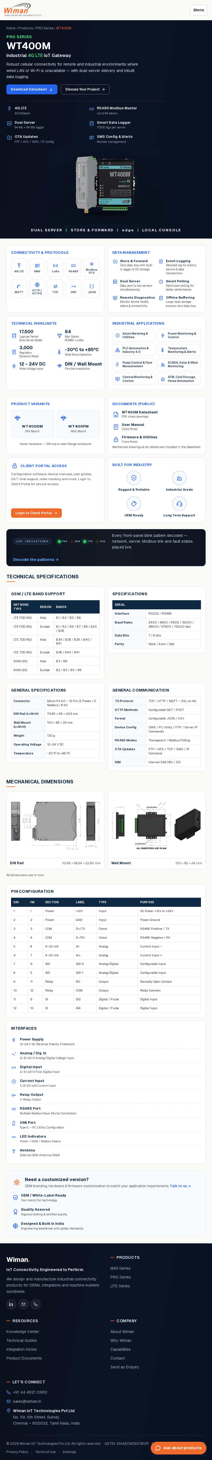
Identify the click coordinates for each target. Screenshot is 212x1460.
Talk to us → (180, 1186)
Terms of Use (45, 1452)
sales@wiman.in (27, 1401)
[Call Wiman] (36, 1304)
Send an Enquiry (124, 1367)
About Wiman (122, 1331)
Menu (199, 9)
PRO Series (44, 28)
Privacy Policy (17, 1452)
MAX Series (120, 1268)
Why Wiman (120, 1340)
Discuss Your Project (85, 89)
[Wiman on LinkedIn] (11, 1304)
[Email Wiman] (23, 1304)
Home (10, 28)
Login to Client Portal (36, 513)
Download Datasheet (29, 89)
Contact (117, 1358)
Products (25, 28)
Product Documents (24, 1358)
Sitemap (69, 1452)
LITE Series (120, 1285)
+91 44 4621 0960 (30, 1392)
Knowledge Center (22, 1331)
